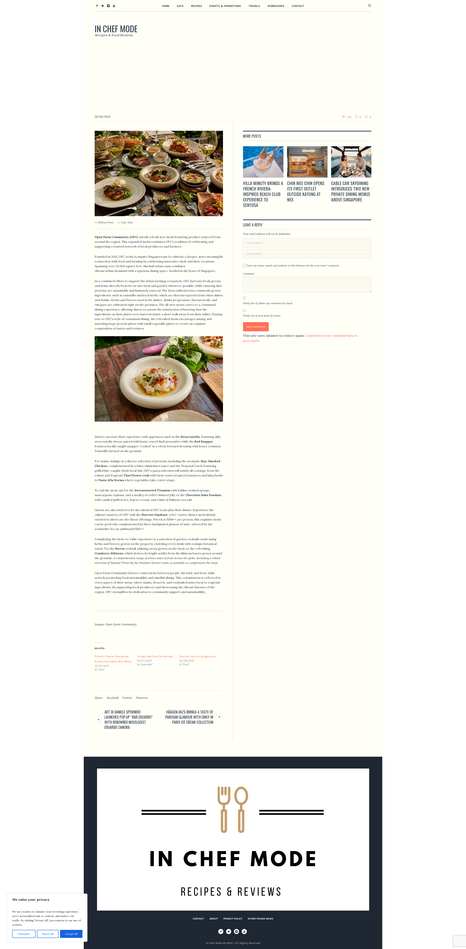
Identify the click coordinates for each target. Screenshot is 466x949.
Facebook (113, 698)
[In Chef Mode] (233, 840)
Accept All (71, 934)
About (214, 918)
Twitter (127, 698)
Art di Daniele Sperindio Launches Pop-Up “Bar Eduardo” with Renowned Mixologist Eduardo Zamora (128, 719)
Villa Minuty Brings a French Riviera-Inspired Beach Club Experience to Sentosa (263, 194)
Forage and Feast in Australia (155, 656)
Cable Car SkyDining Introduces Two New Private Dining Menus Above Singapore (350, 191)
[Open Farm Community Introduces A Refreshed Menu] (159, 173)
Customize (23, 934)
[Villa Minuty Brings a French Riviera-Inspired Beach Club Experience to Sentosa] (263, 162)
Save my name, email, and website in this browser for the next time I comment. (293, 265)
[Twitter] (102, 5)
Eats (130, 222)
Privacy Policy (232, 918)
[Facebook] (97, 5)
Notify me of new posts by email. (262, 315)
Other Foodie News (260, 918)
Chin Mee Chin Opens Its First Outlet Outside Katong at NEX (305, 191)
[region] (47, 918)
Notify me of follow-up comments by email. (268, 303)
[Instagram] (108, 5)
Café (123, 222)
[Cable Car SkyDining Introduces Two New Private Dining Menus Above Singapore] (351, 162)
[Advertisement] (233, 77)
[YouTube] (114, 5)
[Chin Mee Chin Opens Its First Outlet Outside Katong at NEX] (307, 162)
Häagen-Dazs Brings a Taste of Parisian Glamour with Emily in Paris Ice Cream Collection (189, 717)
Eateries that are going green (197, 656)
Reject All (48, 934)
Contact (198, 918)
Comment (248, 273)
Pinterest (142, 698)
